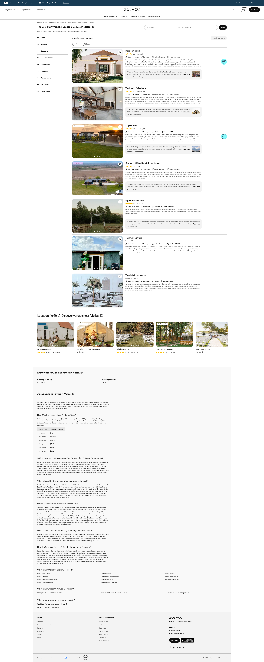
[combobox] (200, 27)
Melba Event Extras (43, 574)
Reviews (40, 628)
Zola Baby (239, 3)
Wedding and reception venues (57, 22)
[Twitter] (177, 648)
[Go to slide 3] (99, 81)
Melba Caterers (106, 574)
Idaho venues (72, 22)
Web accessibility (75, 658)
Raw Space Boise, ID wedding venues (49, 593)
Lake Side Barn (42, 383)
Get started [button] (254, 10)
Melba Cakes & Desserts (45, 582)
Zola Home (246, 3)
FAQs (101, 625)
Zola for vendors (255, 3)
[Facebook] (170, 648)
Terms (46, 658)
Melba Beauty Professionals (110, 576)
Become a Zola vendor (44, 625)
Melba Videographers (171, 576)
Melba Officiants (42, 576)
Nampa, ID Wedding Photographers (48, 607)
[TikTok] (183, 648)
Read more (186, 74)
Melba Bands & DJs (107, 579)
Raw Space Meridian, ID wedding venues (114, 593)
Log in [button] (244, 10)
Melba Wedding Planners (109, 582)
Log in (171, 627)
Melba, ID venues (82, 22)
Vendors (122, 16)
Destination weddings (137, 16)
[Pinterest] (174, 648)
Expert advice (26, 10)
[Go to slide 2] (97, 81)
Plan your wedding (10, 10)
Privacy (39, 658)
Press (39, 637)
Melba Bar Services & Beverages (47, 579)
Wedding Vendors (42, 22)
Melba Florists (169, 574)
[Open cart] (237, 9)
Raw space (92, 22)
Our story (40, 621)
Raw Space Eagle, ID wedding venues (177, 593)
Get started (174, 640)
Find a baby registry (175, 633)
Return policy (103, 634)
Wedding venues (109, 16)
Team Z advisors (104, 641)
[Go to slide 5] (101, 119)
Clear (87, 44)
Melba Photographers (172, 579)
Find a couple (40, 10)
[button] (179, 27)
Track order (102, 628)
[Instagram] (180, 648)
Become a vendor (154, 16)
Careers (39, 634)
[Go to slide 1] (96, 81)
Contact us (102, 637)
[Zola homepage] (132, 9)
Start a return (103, 631)
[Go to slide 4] (99, 119)
